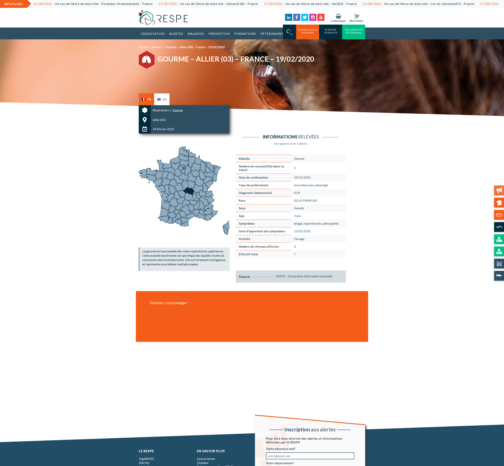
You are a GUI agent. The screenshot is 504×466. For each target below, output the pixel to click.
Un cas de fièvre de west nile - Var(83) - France (284, 4)
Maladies (196, 33)
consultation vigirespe (308, 31)
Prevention (219, 33)
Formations (245, 33)
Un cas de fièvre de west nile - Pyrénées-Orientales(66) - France (66, 4)
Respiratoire (161, 110)
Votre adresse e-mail (280, 448)
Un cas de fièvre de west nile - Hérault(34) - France (182, 4)
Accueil (143, 47)
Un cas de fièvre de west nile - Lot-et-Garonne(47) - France (392, 4)
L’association (153, 33)
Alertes (176, 33)
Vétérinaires (272, 33)
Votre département (279, 463)
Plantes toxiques (330, 31)
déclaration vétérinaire (354, 31)
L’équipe (202, 462)
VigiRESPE (146, 458)
